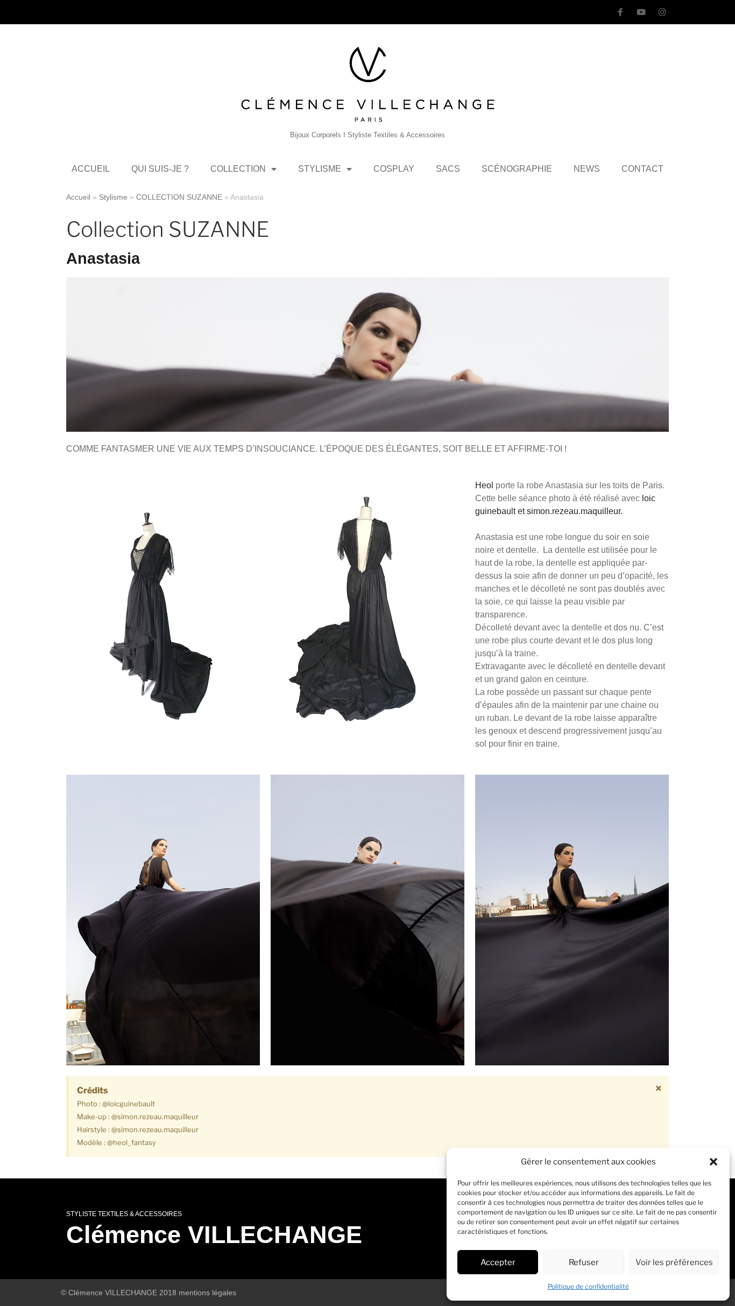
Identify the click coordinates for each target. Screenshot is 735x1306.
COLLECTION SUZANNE (179, 197)
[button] (713, 1161)
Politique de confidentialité (588, 1286)
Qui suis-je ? (160, 168)
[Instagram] (662, 12)
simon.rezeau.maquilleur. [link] (575, 511)
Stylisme (113, 197)
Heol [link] (484, 485)
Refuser (584, 1262)
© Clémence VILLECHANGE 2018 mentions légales (148, 1292)
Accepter (497, 1262)
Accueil (91, 168)
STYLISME (319, 168)
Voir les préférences (674, 1262)
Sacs (448, 168)
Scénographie (517, 168)
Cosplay (393, 168)
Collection (238, 168)
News (587, 168)
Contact (642, 168)
